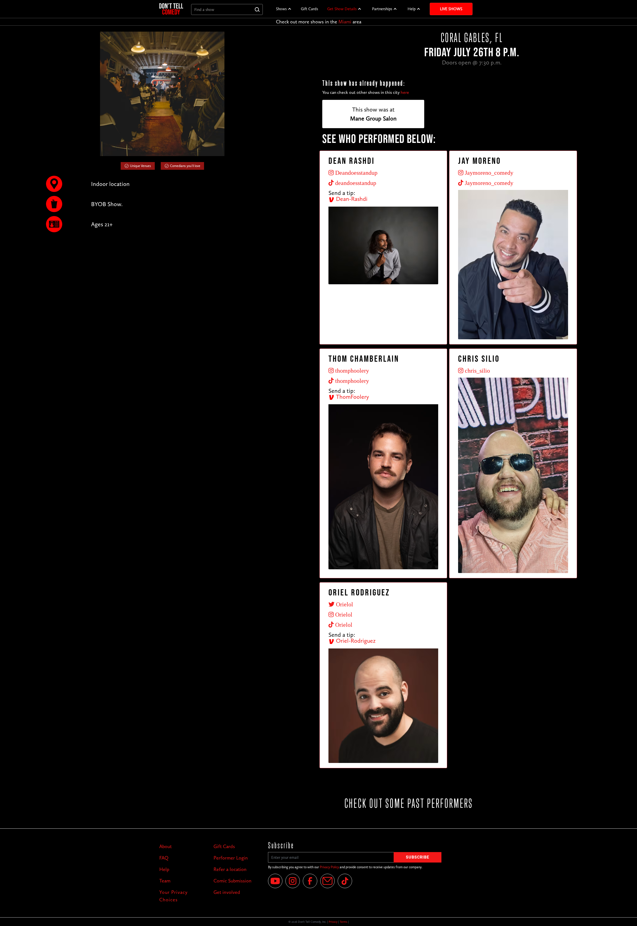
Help (412, 8)
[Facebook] (310, 881)
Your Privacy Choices (173, 896)
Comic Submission (232, 881)
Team (164, 881)
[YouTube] (275, 881)
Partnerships (382, 8)
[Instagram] (292, 881)
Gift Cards (309, 8)
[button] (284, 9)
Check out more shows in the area (318, 22)
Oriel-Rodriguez (354, 640)
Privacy (333, 922)
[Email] (327, 881)
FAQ (163, 858)
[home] (171, 8)
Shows (281, 8)
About (165, 846)
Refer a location (230, 869)
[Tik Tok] (345, 881)
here (405, 92)
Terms (343, 922)
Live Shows (451, 8)
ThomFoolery (351, 396)
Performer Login (230, 858)
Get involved (226, 892)
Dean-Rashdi (351, 198)
